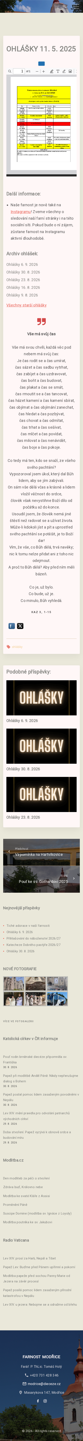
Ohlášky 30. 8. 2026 (23, 272)
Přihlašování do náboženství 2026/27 (34, 938)
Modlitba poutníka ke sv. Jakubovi (27, 1222)
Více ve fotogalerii (18, 1021)
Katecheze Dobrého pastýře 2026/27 (33, 945)
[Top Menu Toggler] (76, 6)
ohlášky (17, 647)
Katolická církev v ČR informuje (30, 1038)
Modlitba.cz (13, 1160)
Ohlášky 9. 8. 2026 (22, 295)
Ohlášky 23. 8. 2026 (23, 280)
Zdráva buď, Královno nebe (23, 1187)
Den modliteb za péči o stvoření (26, 1178)
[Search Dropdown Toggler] (64, 6)
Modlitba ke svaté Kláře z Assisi (26, 1196)
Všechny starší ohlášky (26, 305)
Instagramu (21, 211)
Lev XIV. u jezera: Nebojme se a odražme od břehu (40, 1304)
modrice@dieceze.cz (44, 1384)
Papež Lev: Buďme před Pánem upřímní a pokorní (39, 1267)
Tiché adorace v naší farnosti (28, 926)
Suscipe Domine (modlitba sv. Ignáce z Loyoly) (37, 1213)
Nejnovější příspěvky (21, 908)
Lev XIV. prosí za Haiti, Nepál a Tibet (29, 1258)
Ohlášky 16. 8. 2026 (23, 287)
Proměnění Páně (15, 1205)
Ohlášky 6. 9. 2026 (22, 264)
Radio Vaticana (16, 1240)
